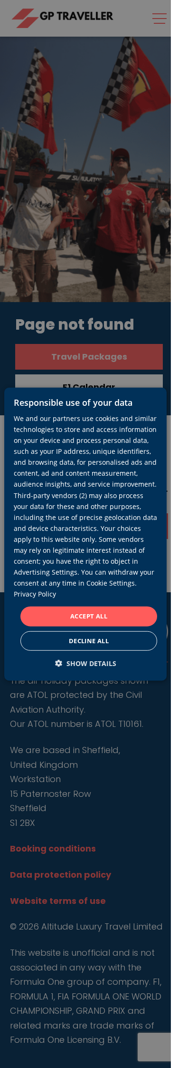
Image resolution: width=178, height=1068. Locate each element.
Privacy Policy (35, 593)
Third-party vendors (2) (50, 495)
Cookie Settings (110, 583)
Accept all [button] (88, 616)
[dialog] (85, 534)
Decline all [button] (89, 641)
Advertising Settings (45, 572)
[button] (85, 663)
